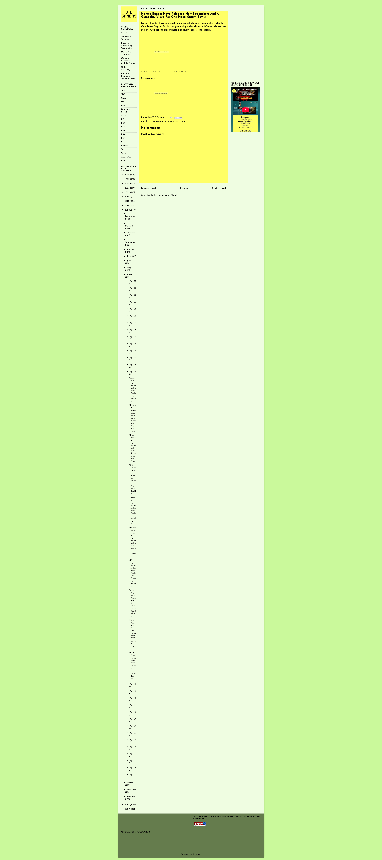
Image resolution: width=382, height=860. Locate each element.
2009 (127, 809)
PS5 (123, 134)
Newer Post (148, 188)
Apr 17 (133, 358)
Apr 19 (133, 344)
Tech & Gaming (167, 71)
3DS (123, 94)
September (130, 242)
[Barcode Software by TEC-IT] (200, 826)
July (129, 256)
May (129, 268)
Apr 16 (133, 365)
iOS (123, 161)
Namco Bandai (160, 121)
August (130, 249)
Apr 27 (133, 302)
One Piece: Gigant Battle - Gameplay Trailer (153, 71)
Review (124, 146)
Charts (124, 98)
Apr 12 (133, 698)
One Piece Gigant (177, 121)
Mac (123, 106)
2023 (127, 188)
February (131, 790)
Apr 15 (133, 372)
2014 (127, 197)
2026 (127, 175)
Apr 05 (133, 747)
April (129, 275)
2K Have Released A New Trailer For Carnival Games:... (132, 573)
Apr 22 (133, 323)
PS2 (123, 123)
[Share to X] (179, 118)
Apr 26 (133, 309)
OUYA (124, 116)
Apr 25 (133, 316)
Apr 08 (133, 726)
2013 (127, 201)
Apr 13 (133, 691)
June (129, 261)
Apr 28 (133, 295)
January (131, 797)
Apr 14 (133, 684)
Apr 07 (133, 733)
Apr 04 (133, 754)
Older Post (219, 188)
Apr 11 (132, 705)
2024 (127, 184)
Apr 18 (133, 351)
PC (122, 119)
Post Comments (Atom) (165, 195)
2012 (127, 205)
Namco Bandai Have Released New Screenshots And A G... (132, 448)
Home (184, 188)
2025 (127, 179)
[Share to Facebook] (181, 118)
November (130, 226)
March (130, 783)
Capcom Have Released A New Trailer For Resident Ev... (132, 511)
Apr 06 (133, 740)
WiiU (123, 153)
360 (123, 90)
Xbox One (126, 157)
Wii (123, 149)
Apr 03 (133, 761)
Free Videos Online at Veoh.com (182, 71)
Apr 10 (133, 712)
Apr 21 (133, 330)
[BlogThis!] (177, 118)
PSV (123, 142)
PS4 (123, 131)
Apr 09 (133, 719)
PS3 (123, 127)
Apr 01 (133, 775)
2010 (127, 805)
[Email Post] (170, 117)
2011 (127, 210)
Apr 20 (133, 337)
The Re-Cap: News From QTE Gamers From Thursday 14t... (132, 666)
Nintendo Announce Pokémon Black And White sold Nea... (132, 418)
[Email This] (175, 118)
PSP (123, 138)
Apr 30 (133, 281)
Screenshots (147, 78)
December (130, 216)
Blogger (197, 854)
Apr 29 (133, 288)
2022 (127, 192)
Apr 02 (133, 768)
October (131, 233)
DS (150, 121)
